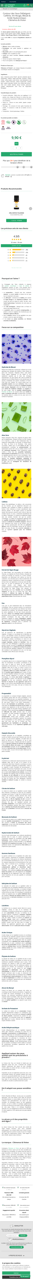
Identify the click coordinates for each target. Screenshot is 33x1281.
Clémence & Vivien (13, 1148)
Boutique (3, 1)
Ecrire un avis (16, 245)
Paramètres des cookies (16, 1277)
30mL (16, 143)
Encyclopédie (13, 1)
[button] (16, 1255)
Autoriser (16, 1273)
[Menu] (2, 5)
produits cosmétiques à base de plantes (17, 286)
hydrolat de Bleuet (7, 391)
